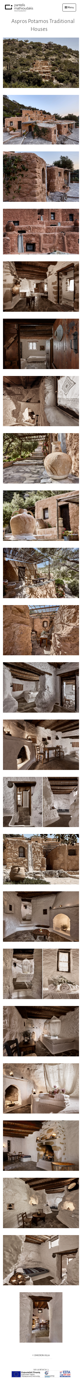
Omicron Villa (41, 1355)
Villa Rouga (40, 1370)
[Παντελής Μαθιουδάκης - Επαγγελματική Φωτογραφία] (19, 7)
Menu (71, 7)
